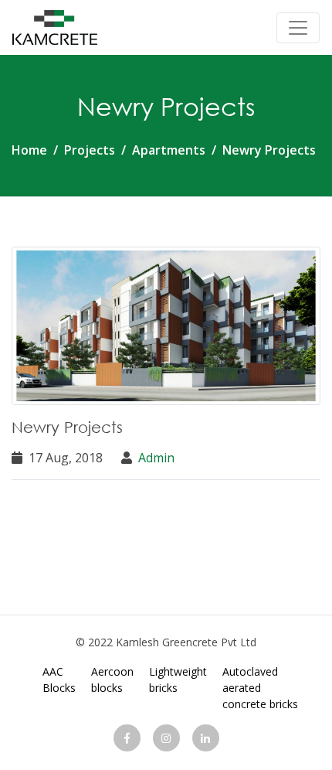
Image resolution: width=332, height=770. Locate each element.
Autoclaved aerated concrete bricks (260, 687)
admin (156, 457)
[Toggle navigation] (298, 27)
